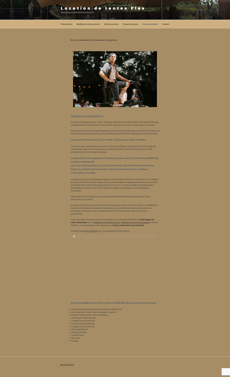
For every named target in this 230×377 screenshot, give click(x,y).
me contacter (91, 231)
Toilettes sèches (111, 24)
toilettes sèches (128, 222)
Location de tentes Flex (103, 8)
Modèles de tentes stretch (88, 24)
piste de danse (143, 222)
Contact (165, 24)
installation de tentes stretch (106, 222)
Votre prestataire (150, 24)
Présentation (66, 24)
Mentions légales (67, 365)
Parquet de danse (130, 24)
